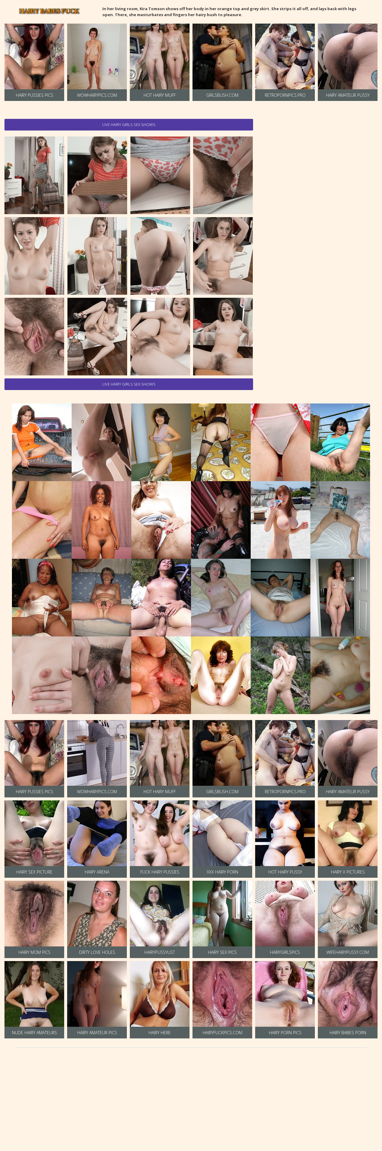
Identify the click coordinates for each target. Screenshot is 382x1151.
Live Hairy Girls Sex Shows (128, 124)
